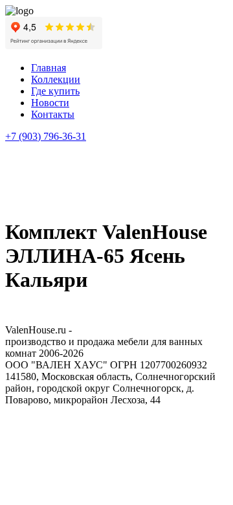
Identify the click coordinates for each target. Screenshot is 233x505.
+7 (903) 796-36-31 (45, 136)
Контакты (52, 114)
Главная (48, 67)
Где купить (55, 90)
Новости (50, 102)
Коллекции (55, 79)
